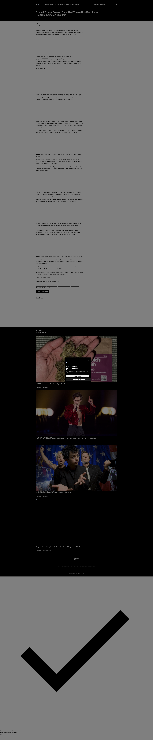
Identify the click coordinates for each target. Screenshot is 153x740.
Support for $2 (77, 376)
